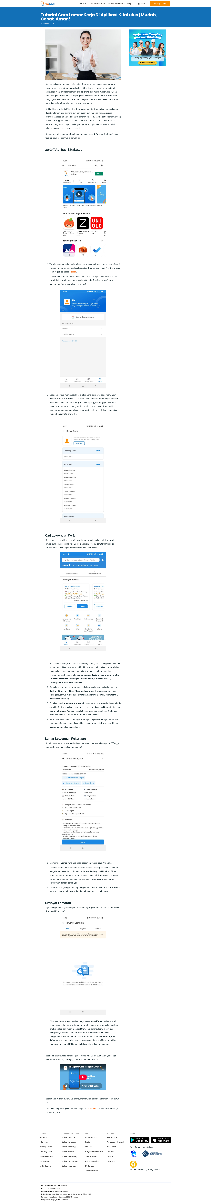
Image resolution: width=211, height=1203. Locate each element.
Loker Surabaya (69, 1142)
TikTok (110, 1156)
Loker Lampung (69, 1166)
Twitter (110, 1151)
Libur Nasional (91, 1156)
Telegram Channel (115, 1142)
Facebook (111, 1147)
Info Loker (44, 1142)
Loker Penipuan (91, 1171)
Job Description (92, 1161)
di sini (73, 271)
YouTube (111, 1161)
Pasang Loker (46, 1147)
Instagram (112, 1137)
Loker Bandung (68, 1147)
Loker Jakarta (68, 1137)
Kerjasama (44, 1161)
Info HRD (88, 1147)
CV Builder (89, 1166)
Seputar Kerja (91, 1137)
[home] (48, 3)
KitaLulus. (92, 1108)
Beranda (43, 1137)
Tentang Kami (46, 1151)
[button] (96, 3)
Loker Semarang (69, 1156)
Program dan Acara (94, 1151)
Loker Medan (68, 1151)
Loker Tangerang (69, 1161)
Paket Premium (46, 1156)
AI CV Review (45, 1166)
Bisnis (87, 1142)
